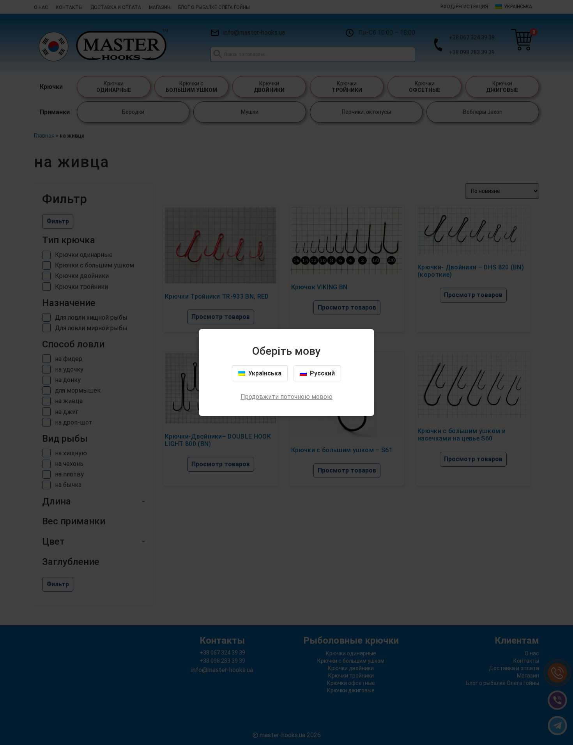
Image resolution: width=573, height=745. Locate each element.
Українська (264, 373)
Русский (322, 373)
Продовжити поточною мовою (286, 396)
